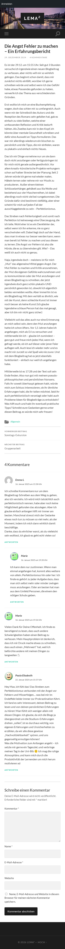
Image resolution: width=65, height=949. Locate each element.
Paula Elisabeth (23, 675)
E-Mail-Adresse (13, 862)
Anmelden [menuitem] (6, 3)
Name (8, 846)
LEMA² (32, 18)
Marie (24, 555)
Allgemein (15, 421)
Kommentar (11, 808)
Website (9, 878)
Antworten (11, 542)
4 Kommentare (38, 57)
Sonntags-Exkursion (15, 433)
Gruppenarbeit (14, 446)
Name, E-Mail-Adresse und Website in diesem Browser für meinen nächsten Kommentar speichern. (31, 898)
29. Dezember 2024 (15, 57)
